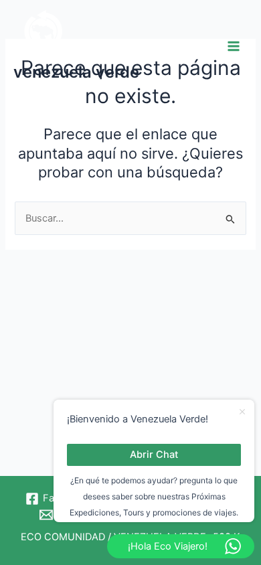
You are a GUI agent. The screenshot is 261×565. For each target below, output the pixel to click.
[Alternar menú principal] (234, 46)
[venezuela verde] (46, 37)
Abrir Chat (154, 455)
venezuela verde (76, 72)
